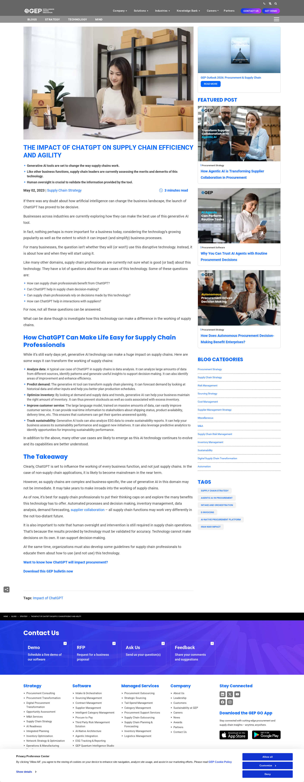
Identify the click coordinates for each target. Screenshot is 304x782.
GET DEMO (271, 11)
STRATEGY (23, 616)
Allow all (267, 756)
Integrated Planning (37, 731)
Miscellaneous (205, 417)
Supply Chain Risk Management (215, 434)
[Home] (39, 11)
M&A (200, 426)
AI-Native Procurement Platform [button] (221, 519)
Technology (77, 19)
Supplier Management (88, 707)
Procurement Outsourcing (139, 693)
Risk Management (207, 385)
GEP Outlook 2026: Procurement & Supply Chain (231, 77)
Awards (177, 722)
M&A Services (34, 716)
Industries (162, 10)
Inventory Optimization (39, 736)
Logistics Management (137, 736)
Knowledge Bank (187, 10)
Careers (212, 10)
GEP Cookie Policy (220, 761)
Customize (265, 765)
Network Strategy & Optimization (45, 740)
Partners (229, 10)
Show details (24, 771)
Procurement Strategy (213, 165)
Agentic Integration (86, 736)
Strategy (52, 19)
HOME (6, 616)
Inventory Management (210, 442)
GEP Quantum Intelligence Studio (94, 745)
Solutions (140, 10)
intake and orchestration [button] (217, 505)
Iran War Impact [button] (211, 526)
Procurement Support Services (142, 712)
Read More (210, 83)
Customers (179, 703)
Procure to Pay (84, 717)
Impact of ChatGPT (48, 598)
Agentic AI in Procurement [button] (217, 498)
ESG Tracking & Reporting (90, 740)
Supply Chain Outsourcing (139, 717)
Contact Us (250, 11)
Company (119, 10)
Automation (204, 466)
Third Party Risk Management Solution (92, 724)
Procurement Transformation (43, 698)
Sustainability (205, 450)
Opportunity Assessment (40, 711)
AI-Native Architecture (88, 731)
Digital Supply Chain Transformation (217, 458)
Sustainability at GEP (185, 707)
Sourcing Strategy (207, 393)
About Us (178, 693)
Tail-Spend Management (138, 703)
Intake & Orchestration (88, 693)
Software (81, 686)
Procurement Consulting (40, 693)
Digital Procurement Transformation (38, 705)
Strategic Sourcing (135, 698)
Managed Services (140, 686)
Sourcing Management (88, 698)
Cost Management (208, 401)
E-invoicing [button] (207, 512)
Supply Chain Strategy (64, 190)
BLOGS (32, 19)
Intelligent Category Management (94, 712)
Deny (268, 774)
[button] (270, 3)
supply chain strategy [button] (215, 490)
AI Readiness (34, 726)
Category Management (137, 707)
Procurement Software (213, 247)
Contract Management (88, 703)
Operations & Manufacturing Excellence (42, 747)
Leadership (179, 698)
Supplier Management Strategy (215, 409)
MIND (99, 19)
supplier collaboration (87, 510)
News (176, 717)
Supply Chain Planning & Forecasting (138, 724)
